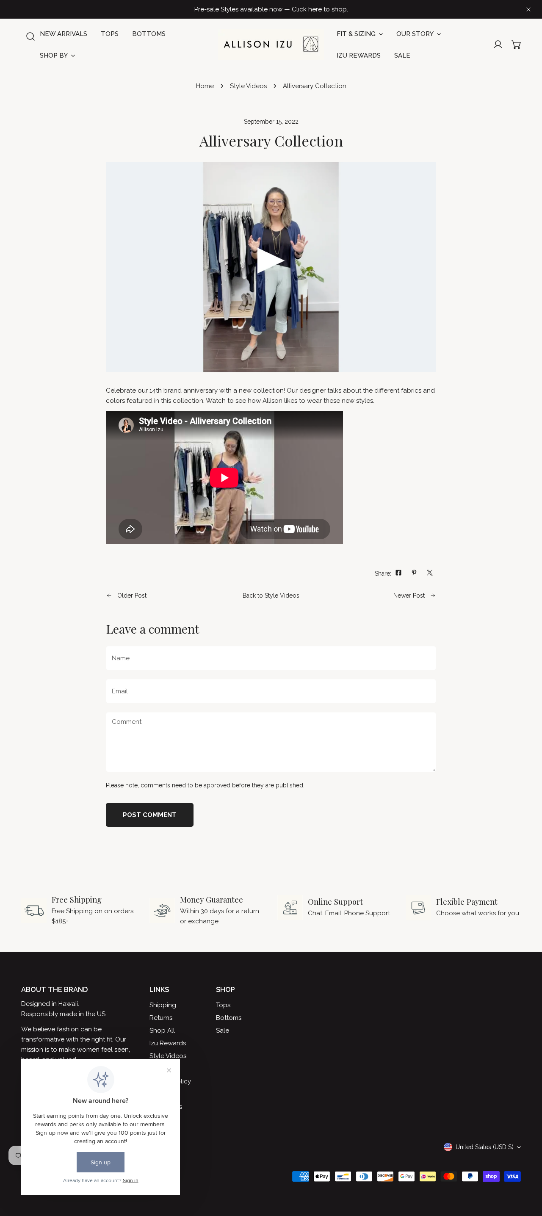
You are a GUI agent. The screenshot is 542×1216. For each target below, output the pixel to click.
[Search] (30, 36)
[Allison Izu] (271, 44)
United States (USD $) (485, 1147)
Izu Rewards (167, 1043)
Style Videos (248, 86)
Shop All (162, 1030)
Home (205, 86)
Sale (222, 1030)
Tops (223, 1005)
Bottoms (228, 1018)
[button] (516, 44)
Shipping (162, 1005)
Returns (160, 1018)
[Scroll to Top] (526, 1171)
